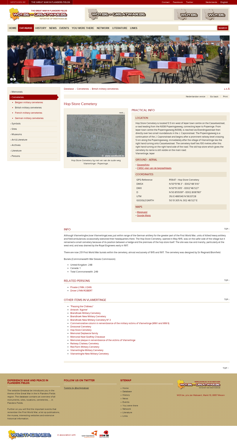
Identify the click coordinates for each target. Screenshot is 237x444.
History (40, 28)
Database (25, 28)
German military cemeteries (29, 118)
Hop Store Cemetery (80, 330)
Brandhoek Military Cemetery (85, 313)
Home (12, 28)
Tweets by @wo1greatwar (76, 388)
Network (103, 28)
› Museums (16, 134)
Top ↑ (227, 229)
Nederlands (211, 2)
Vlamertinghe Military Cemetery (86, 350)
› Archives (15, 145)
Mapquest (142, 212)
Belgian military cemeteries (29, 102)
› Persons (15, 156)
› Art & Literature (18, 139)
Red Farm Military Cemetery (84, 346)
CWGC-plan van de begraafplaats (154, 168)
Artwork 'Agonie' (79, 309)
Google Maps (144, 215)
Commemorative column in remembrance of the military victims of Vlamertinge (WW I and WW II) (119, 323)
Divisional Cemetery (80, 326)
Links (133, 28)
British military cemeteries (28, 107)
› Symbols (15, 123)
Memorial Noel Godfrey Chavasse (87, 336)
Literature (119, 28)
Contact (166, 2)
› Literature (15, 150)
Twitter (189, 2)
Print (225, 96)
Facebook (178, 2)
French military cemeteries (28, 112)
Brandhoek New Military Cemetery (88, 316)
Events (64, 28)
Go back (214, 96)
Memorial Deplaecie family (84, 333)
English (224, 2)
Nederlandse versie (195, 96)
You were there (83, 28)
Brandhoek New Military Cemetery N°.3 (90, 320)
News (52, 28)
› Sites (13, 129)
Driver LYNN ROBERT (81, 290)
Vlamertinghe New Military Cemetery (89, 353)
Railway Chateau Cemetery (84, 343)
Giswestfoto (143, 164)
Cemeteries (83, 88)
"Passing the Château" (81, 306)
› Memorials (16, 91)
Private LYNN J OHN (80, 287)
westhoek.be (18, 2)
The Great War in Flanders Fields (50, 2)
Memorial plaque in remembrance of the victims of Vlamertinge (102, 340)
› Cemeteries (17, 97)
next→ (122, 113)
